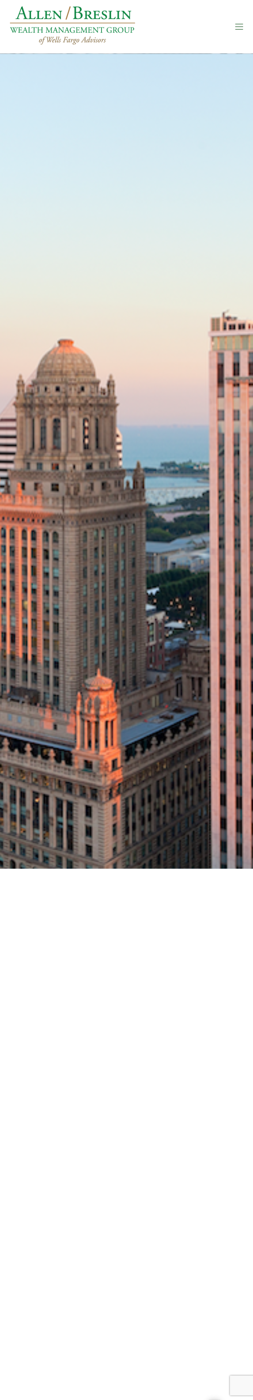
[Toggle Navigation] (239, 27)
